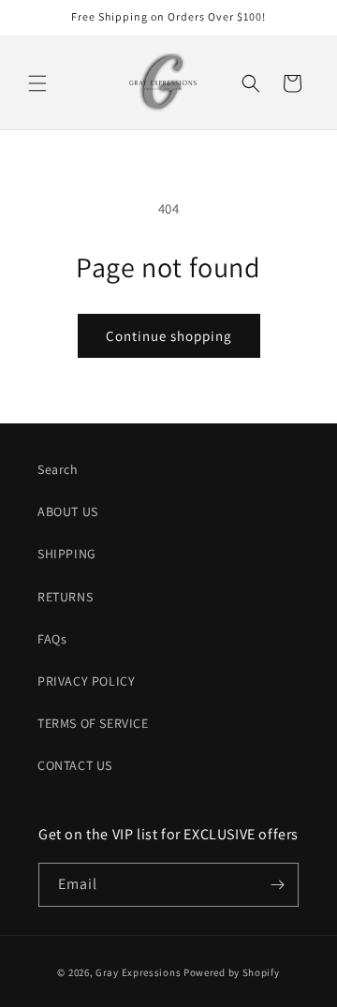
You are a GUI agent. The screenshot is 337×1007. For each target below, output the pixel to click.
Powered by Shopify (231, 972)
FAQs (51, 638)
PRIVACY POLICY (86, 681)
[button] (37, 83)
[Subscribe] (277, 885)
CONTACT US (74, 765)
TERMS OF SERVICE (93, 723)
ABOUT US (67, 511)
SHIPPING (66, 553)
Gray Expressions (138, 972)
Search (58, 469)
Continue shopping (169, 336)
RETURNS (65, 596)
